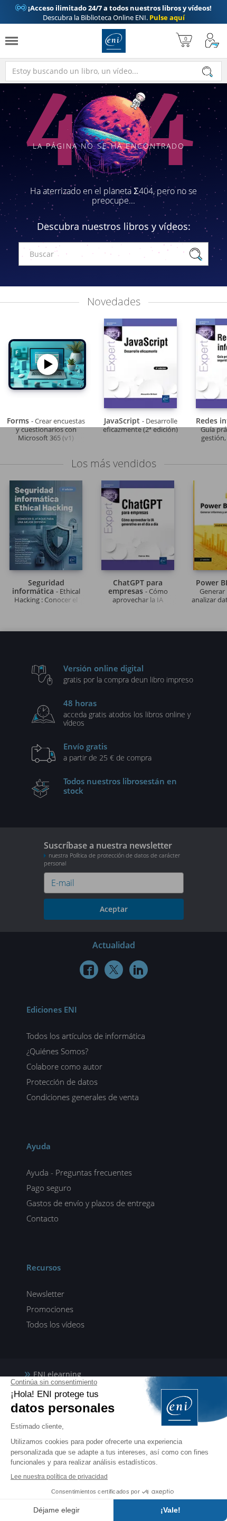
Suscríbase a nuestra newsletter (112, 853)
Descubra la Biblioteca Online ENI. (113, 12)
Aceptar (114, 909)
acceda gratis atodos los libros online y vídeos (127, 712)
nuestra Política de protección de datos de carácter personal (112, 859)
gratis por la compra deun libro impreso (128, 673)
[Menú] (11, 40)
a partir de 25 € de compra (107, 751)
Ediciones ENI (114, 41)
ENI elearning (57, 1374)
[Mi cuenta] (212, 41)
